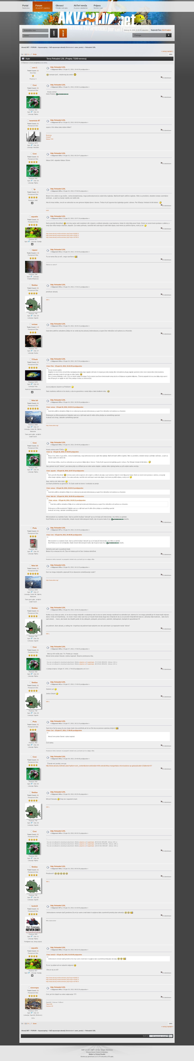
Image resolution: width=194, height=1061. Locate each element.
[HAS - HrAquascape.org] (32, 203)
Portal (25, 6)
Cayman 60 (49, 1006)
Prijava (98, 6)
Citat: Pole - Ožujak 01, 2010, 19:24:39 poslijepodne (64, 366)
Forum (43, 6)
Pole (35, 528)
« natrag (164, 51)
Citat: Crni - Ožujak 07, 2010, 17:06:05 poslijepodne (64, 730)
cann (76, 47)
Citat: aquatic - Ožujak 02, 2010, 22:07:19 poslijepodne (65, 471)
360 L (48, 299)
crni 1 (34, 68)
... (30, 54)
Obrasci (62, 6)
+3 (38, 253)
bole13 (35, 906)
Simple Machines (106, 1050)
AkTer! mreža (81, 6)
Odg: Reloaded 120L (57, 67)
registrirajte (90, 662)
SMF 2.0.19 (85, 1050)
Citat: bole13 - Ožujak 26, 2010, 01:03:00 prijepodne (64, 954)
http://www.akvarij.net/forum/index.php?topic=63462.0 (62, 233)
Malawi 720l (49, 139)
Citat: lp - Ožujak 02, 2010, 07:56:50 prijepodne (62, 452)
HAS (47, 210)
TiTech (35, 359)
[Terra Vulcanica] (32, 244)
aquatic (34, 217)
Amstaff (48, 137)
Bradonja (49, 135)
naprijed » (170, 51)
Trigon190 (49, 1004)
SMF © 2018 (95, 1050)
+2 (38, 327)
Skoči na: (146, 1036)
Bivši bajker (166, 30)
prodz (81, 47)
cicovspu (34, 988)
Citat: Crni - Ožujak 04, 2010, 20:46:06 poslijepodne (64, 535)
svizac (34, 324)
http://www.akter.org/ (52, 425)
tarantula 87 (34, 121)
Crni (35, 85)
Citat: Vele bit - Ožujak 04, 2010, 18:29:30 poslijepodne (65, 496)
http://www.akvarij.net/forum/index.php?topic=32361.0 (62, 235)
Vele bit (34, 400)
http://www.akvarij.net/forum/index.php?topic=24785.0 (62, 237)
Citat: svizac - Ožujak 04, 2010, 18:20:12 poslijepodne (64, 407)
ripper (34, 250)
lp (35, 189)
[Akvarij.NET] (32, 392)
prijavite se (82, 662)
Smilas (35, 285)
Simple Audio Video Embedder (97, 1052)
